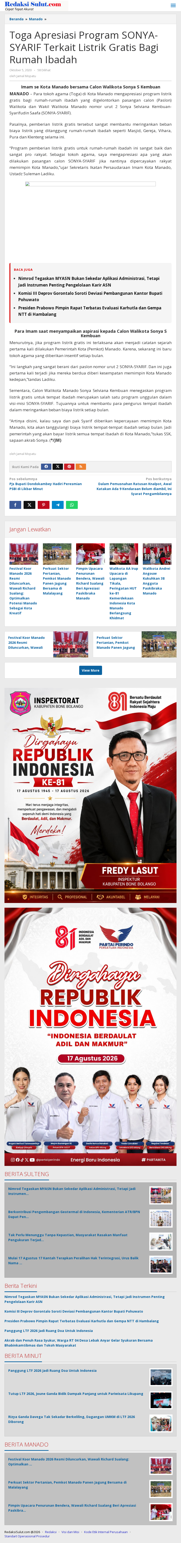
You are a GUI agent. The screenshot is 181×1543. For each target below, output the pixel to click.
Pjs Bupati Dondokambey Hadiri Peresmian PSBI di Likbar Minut (45, 484)
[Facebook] (46, 467)
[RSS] (81, 467)
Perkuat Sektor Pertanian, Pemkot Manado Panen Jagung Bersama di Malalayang (116, 647)
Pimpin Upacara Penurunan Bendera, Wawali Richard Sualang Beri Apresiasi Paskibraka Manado (90, 583)
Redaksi (51, 1532)
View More (90, 670)
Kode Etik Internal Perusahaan (106, 1532)
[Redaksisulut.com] (36, 5)
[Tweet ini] (29, 505)
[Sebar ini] (15, 505)
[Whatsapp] (72, 505)
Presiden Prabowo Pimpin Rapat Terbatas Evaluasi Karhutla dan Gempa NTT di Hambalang (81, 1321)
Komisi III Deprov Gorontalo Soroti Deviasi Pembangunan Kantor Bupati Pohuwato (73, 1311)
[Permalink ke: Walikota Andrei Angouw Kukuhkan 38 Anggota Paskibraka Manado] (157, 554)
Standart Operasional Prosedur (27, 1536)
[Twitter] (58, 467)
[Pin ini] (43, 505)
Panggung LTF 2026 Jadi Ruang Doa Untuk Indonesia (48, 1330)
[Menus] (173, 5)
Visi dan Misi (70, 1532)
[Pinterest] (69, 467)
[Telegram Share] (58, 505)
